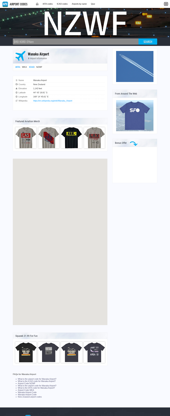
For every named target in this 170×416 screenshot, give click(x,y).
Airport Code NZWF (26, 383)
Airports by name (79, 4)
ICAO (31, 67)
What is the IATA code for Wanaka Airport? (36, 388)
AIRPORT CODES (18, 4)
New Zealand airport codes (30, 397)
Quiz (93, 4)
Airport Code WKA (26, 390)
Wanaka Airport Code (27, 392)
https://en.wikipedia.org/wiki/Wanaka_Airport (52, 101)
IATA (17, 67)
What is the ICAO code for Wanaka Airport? (37, 381)
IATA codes (48, 4)
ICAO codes (62, 4)
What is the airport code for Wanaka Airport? (37, 379)
